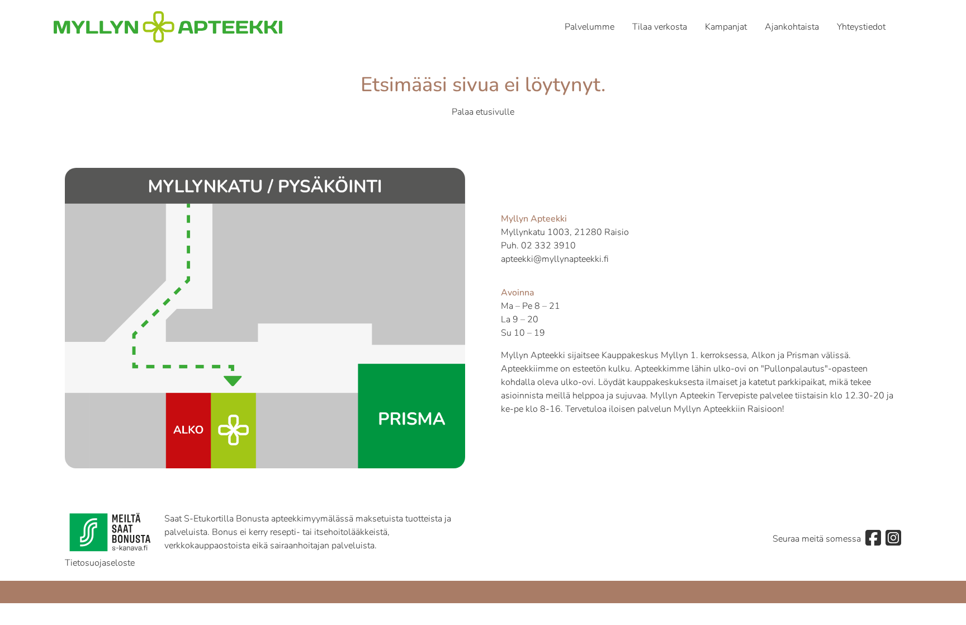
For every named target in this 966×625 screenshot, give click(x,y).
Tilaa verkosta (659, 27)
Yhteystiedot (861, 27)
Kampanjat (726, 27)
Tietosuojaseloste (100, 563)
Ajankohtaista (792, 27)
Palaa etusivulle (483, 112)
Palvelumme (589, 27)
